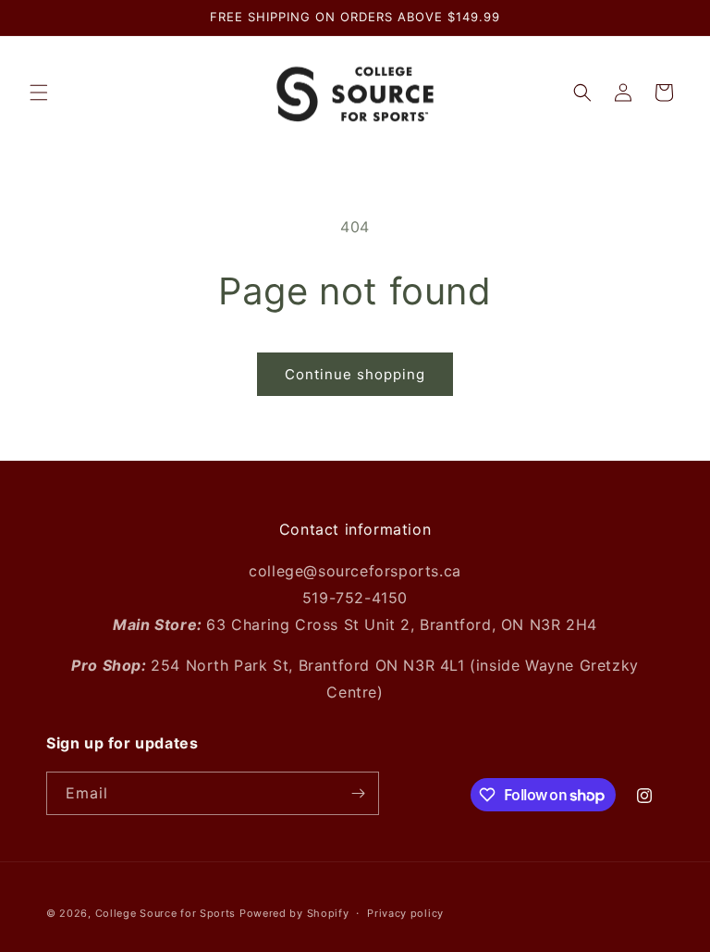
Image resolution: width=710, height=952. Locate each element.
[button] (38, 92)
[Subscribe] (357, 793)
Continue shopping (355, 374)
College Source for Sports (166, 913)
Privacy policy (405, 913)
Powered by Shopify (294, 913)
